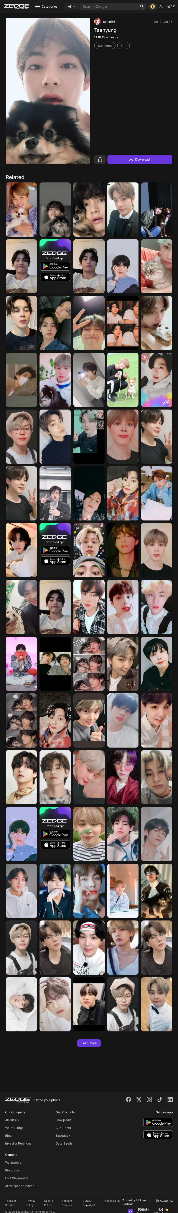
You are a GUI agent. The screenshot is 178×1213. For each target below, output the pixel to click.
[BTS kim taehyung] (55, 1004)
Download (142, 159)
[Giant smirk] (21, 266)
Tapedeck (63, 1135)
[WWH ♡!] (21, 1004)
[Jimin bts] (156, 437)
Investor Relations (18, 1143)
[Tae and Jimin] (89, 550)
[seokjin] (156, 209)
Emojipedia (64, 1120)
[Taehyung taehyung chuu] (21, 380)
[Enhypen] (122, 209)
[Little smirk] (55, 607)
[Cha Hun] (156, 266)
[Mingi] (156, 493)
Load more (89, 1043)
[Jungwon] (21, 891)
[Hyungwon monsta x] (156, 664)
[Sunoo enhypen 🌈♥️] (89, 380)
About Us (12, 1120)
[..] (89, 437)
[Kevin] (55, 437)
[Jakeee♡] (55, 493)
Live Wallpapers (16, 1178)
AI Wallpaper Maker (19, 1186)
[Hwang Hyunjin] (122, 720)
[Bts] (122, 323)
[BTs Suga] (89, 720)
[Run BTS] (122, 380)
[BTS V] (122, 891)
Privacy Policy (31, 1203)
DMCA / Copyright (88, 1203)
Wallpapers (13, 1162)
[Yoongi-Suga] (55, 947)
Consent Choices (67, 1203)
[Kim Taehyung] (21, 777)
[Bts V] (122, 550)
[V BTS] (89, 209)
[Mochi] (122, 1004)
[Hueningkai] (122, 607)
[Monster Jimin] (21, 947)
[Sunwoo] (89, 1004)
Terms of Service (10, 1203)
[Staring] (89, 266)
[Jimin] (21, 323)
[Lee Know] (156, 323)
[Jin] (55, 380)
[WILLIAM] (156, 777)
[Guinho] (156, 947)
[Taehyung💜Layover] (122, 947)
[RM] (21, 607)
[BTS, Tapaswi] (55, 720)
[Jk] (156, 380)
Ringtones (12, 1170)
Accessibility (112, 1200)
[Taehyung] (55, 209)
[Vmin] (55, 664)
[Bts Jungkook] (122, 493)
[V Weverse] (89, 323)
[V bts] (156, 834)
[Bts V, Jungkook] (55, 323)
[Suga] (156, 720)
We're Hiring (14, 1128)
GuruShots (63, 1128)
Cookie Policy (48, 1203)
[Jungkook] (21, 550)
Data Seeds (64, 1143)
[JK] (89, 493)
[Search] (142, 6)
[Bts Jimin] (21, 209)
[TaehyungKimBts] (156, 891)
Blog (8, 1135)
